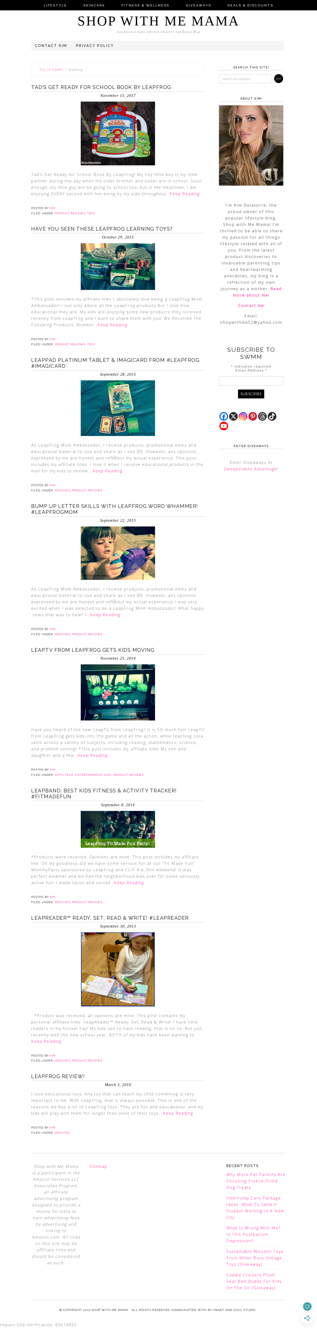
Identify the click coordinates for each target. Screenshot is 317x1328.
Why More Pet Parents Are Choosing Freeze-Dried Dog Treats (256, 1181)
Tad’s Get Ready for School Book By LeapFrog (101, 87)
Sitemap (98, 1166)
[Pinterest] (252, 416)
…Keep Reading (183, 193)
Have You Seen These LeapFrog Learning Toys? (102, 229)
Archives (62, 490)
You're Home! (51, 69)
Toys (91, 213)
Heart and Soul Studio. (235, 1310)
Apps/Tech (64, 775)
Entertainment (88, 775)
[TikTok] (272, 416)
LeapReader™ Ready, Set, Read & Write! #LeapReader (110, 918)
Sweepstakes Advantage (250, 469)
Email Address (251, 370)
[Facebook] (223, 416)
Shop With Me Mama (158, 20)
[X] (233, 416)
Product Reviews (70, 213)
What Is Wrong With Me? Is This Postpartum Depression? (253, 1234)
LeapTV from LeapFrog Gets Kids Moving (93, 650)
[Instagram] (243, 416)
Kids (107, 775)
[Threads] (262, 416)
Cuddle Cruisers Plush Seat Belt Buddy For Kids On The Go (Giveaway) (254, 1281)
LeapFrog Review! (58, 1076)
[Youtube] (223, 426)
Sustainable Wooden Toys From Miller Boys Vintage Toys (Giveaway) (255, 1258)
